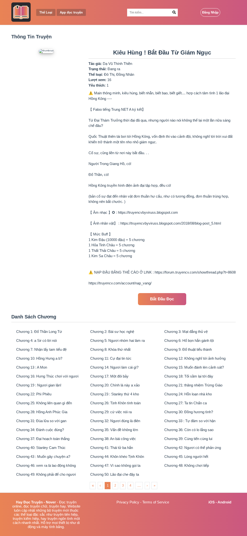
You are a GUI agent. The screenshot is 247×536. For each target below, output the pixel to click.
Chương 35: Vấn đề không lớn (114, 430)
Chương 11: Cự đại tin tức (110, 358)
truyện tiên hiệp (65, 514)
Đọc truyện (67, 502)
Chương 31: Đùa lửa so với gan (41, 421)
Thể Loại (45, 12)
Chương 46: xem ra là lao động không (46, 465)
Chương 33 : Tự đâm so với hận (189, 421)
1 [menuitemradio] (108, 485)
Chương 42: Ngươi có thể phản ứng (192, 448)
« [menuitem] (93, 485)
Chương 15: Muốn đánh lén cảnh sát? (194, 367)
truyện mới (60, 510)
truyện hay (57, 506)
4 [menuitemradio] (130, 485)
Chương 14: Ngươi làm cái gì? (114, 367)
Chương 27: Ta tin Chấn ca (185, 403)
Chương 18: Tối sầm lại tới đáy (188, 376)
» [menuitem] (154, 485)
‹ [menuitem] (100, 485)
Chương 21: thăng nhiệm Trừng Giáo (193, 385)
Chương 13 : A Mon (31, 367)
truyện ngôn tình (60, 518)
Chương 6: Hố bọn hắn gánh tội (189, 340)
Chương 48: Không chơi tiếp (186, 465)
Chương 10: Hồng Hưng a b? (39, 358)
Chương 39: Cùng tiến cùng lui (188, 439)
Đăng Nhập (210, 12)
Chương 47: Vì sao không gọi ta (115, 465)
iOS (211, 502)
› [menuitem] (147, 485)
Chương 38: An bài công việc (113, 439)
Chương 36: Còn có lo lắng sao (188, 430)
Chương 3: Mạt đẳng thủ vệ (186, 332)
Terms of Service (155, 502)
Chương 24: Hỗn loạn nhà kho (188, 394)
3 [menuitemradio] (123, 485)
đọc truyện (31, 506)
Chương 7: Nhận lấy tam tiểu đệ (41, 349)
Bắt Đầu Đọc (162, 299)
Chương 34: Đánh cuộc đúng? (40, 430)
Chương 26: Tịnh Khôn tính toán (115, 403)
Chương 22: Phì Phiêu (33, 394)
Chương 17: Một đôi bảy (109, 376)
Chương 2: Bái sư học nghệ (112, 332)
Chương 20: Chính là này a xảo (115, 385)
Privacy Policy (128, 502)
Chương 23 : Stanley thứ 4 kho (114, 394)
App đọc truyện (71, 12)
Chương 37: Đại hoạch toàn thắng (42, 439)
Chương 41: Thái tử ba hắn (111, 448)
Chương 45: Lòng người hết (186, 456)
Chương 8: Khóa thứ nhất (110, 349)
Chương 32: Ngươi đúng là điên (115, 421)
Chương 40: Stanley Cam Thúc (41, 448)
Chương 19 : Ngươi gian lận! (38, 385)
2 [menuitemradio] (115, 485)
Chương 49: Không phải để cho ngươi (46, 474)
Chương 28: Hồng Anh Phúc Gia (41, 412)
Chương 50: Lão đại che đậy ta (114, 474)
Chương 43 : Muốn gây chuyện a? (43, 456)
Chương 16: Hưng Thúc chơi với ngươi (47, 376)
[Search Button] (174, 12)
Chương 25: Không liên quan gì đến (44, 403)
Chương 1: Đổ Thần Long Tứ (39, 332)
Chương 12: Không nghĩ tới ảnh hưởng (195, 358)
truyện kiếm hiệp (26, 518)
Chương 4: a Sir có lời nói (36, 340)
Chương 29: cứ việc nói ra (111, 412)
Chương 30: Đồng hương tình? (188, 412)
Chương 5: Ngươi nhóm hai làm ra (117, 340)
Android (224, 502)
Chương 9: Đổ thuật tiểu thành (188, 349)
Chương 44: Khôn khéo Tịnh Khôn (117, 456)
